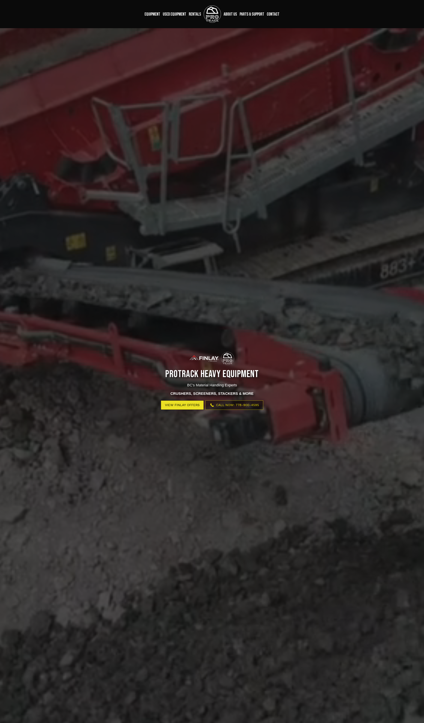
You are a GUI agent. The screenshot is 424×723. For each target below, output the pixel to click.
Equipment (152, 14)
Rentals (195, 14)
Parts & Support (252, 14)
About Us (230, 14)
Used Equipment (174, 14)
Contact (273, 14)
